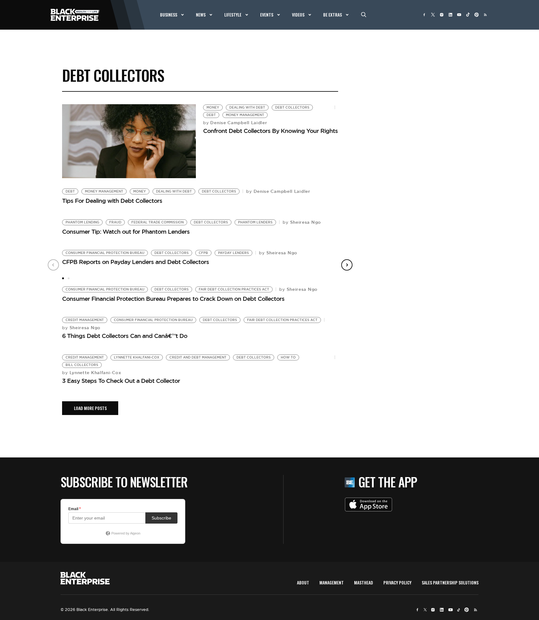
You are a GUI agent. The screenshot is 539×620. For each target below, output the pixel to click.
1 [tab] (63, 278)
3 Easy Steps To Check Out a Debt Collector (121, 380)
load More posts (90, 408)
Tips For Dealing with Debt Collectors (112, 200)
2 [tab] (69, 278)
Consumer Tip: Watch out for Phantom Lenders (126, 231)
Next (346, 265)
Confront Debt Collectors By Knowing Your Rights (270, 130)
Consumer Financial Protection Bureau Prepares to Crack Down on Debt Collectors (173, 298)
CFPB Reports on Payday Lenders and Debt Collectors (135, 262)
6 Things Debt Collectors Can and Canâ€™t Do (124, 335)
